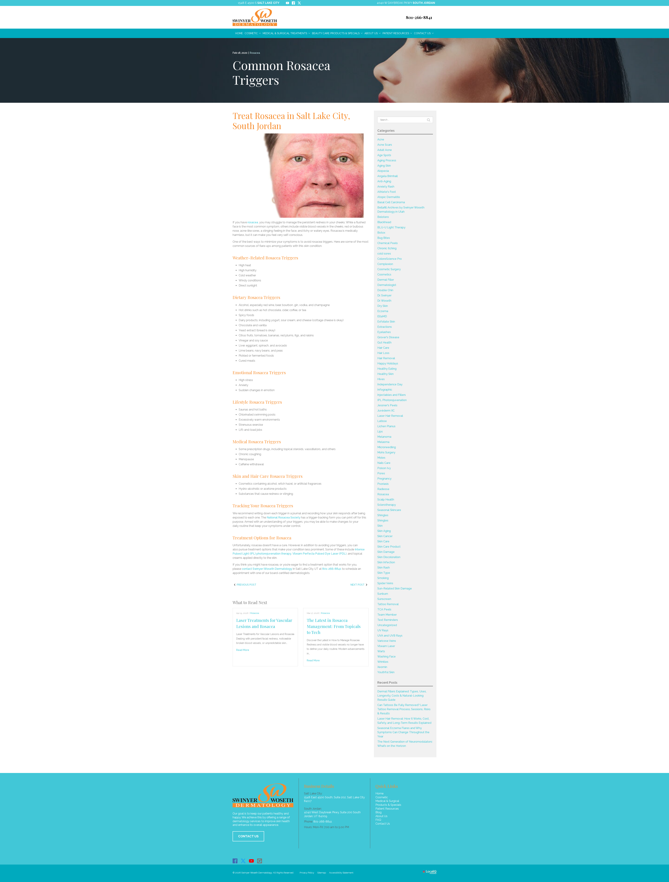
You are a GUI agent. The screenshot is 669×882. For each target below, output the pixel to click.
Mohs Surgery (386, 452)
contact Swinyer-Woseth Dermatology (267, 568)
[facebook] (235, 861)
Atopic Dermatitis (388, 197)
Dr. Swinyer (384, 295)
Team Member (387, 614)
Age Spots (384, 155)
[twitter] (243, 861)
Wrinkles (382, 661)
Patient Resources (396, 33)
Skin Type (383, 572)
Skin (380, 525)
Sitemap (321, 872)
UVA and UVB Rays (389, 635)
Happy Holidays (387, 363)
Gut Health (384, 342)
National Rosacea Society (283, 517)
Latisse (382, 421)
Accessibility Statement (341, 872)
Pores (381, 473)
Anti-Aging (384, 181)
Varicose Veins (386, 640)
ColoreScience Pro (389, 258)
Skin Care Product (389, 546)
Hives (381, 379)
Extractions (384, 326)
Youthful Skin (385, 672)
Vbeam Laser (386, 646)
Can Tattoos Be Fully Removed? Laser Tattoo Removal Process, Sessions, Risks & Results (403, 709)
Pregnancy (384, 478)
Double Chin (385, 290)
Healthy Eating (387, 368)
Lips (380, 431)
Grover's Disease (388, 337)
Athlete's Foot (386, 191)
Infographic (384, 389)
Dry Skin (382, 306)
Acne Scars (384, 144)
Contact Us (422, 33)
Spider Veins (385, 583)
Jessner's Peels (387, 405)
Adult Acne (384, 150)
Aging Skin (384, 165)
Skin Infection (386, 562)
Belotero (383, 217)
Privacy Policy (307, 872)
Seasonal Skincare (389, 510)
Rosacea (255, 52)
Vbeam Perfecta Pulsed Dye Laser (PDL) (320, 553)
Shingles (382, 515)
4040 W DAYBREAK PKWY (406, 3)
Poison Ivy (384, 468)
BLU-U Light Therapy (391, 227)
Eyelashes (384, 332)
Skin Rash (383, 567)
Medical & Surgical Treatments (285, 33)
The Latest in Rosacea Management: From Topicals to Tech (334, 626)
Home (239, 33)
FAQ (378, 819)
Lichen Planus (386, 426)
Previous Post (246, 584)
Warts (381, 651)
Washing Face (386, 656)
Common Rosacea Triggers (281, 72)
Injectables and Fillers (391, 395)
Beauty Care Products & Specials (336, 33)
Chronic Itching (387, 248)
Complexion (385, 264)
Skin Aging (384, 531)
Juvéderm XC (386, 410)
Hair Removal (386, 358)
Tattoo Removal (388, 604)
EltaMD (382, 316)
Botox (381, 232)
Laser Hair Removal (390, 415)
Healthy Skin (385, 374)
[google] (259, 861)
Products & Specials (388, 804)
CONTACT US (248, 836)
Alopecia (383, 171)
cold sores (384, 253)
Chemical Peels (387, 243)
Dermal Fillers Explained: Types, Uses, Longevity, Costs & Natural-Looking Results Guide (401, 695)
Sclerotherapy (386, 504)
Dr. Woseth (384, 300)
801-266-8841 (331, 568)
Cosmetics (384, 274)
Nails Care (383, 463)
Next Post (357, 584)
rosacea (253, 222)
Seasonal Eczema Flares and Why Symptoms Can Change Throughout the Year (403, 732)
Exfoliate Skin (386, 321)
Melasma (383, 442)
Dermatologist (386, 285)
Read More (242, 650)
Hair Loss (383, 353)
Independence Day (389, 384)
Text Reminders (387, 620)
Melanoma (384, 436)
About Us (371, 33)
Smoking (383, 578)
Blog (378, 812)
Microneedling (386, 447)
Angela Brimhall (387, 176)
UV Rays (382, 630)
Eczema (382, 311)
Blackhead (384, 222)
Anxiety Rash (385, 186)
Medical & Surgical (387, 801)
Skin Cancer (385, 536)
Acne (380, 139)
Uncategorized (387, 625)
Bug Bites (383, 238)
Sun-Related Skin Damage (394, 588)
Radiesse (383, 489)
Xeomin (382, 667)
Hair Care (383, 347)
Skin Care (383, 541)
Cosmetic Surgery (389, 269)
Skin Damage (386, 552)
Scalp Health (385, 499)
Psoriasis (383, 483)
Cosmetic (251, 33)
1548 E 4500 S (258, 3)
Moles (381, 457)
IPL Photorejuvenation (392, 400)
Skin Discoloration (388, 557)
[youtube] (251, 861)
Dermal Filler (385, 279)
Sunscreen (384, 599)
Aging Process (386, 160)
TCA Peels (384, 609)
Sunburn (382, 593)
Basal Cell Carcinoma (391, 202)
